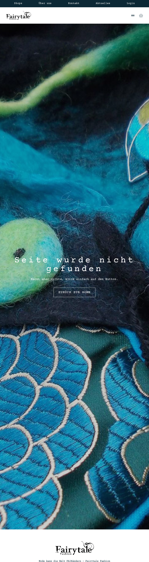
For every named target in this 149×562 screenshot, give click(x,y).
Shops (18, 3)
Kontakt (73, 3)
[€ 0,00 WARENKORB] (141, 15)
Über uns (45, 3)
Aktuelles (103, 3)
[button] (132, 15)
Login (131, 3)
